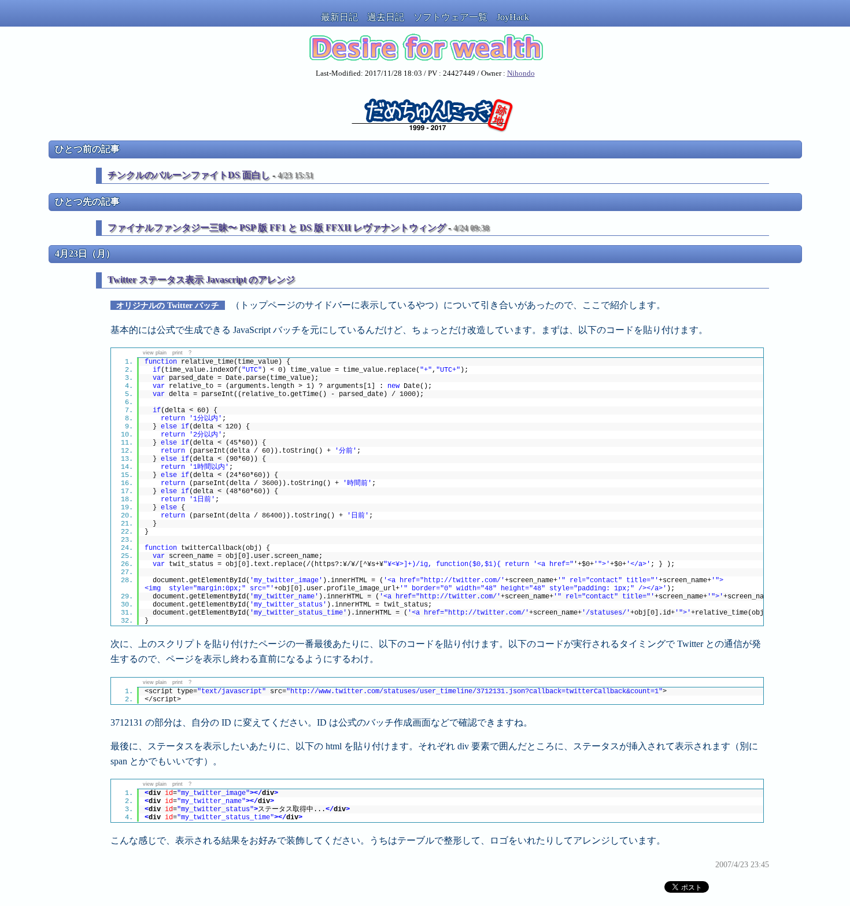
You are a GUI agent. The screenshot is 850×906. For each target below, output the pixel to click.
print (177, 353)
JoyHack (513, 17)
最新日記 (339, 17)
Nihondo (521, 73)
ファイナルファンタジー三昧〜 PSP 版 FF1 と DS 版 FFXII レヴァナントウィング (277, 227)
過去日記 (385, 17)
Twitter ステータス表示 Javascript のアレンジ (201, 279)
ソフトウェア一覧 (450, 17)
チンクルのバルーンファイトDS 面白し (189, 175)
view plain (155, 353)
